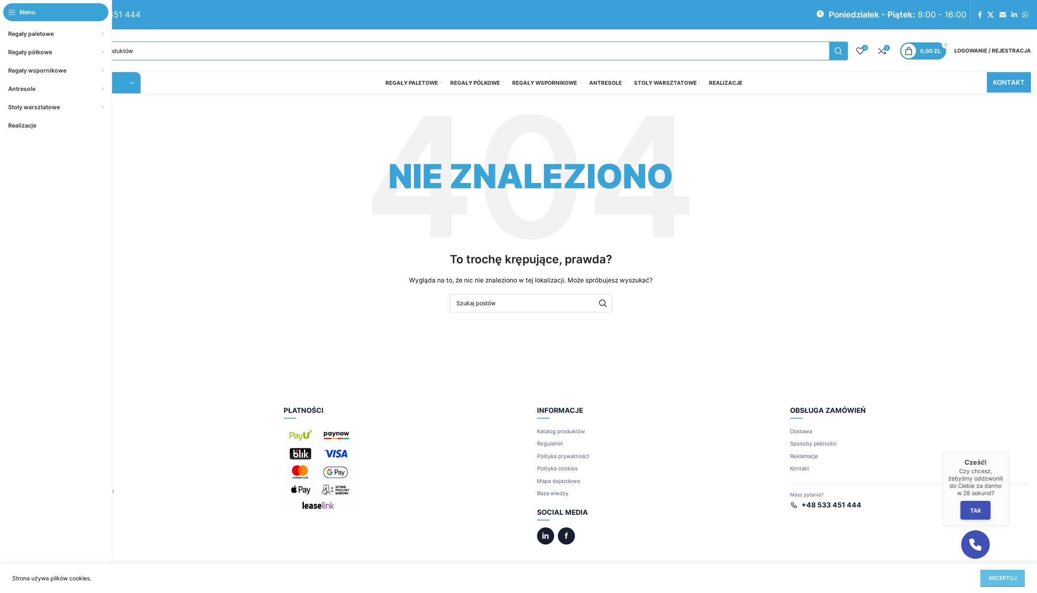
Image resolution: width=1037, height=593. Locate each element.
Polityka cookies (557, 468)
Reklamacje (804, 456)
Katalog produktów (561, 431)
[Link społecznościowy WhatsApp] (1025, 15)
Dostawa (801, 431)
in (545, 536)
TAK (975, 510)
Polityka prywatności (563, 456)
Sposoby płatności (813, 443)
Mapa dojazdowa (558, 481)
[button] (975, 544)
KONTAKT (1009, 82)
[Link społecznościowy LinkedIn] (1013, 15)
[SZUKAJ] (838, 51)
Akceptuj (1003, 578)
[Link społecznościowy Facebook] (980, 15)
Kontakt (799, 468)
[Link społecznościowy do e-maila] (1002, 15)
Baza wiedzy (552, 493)
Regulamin (550, 443)
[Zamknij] (1008, 452)
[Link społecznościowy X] (991, 15)
